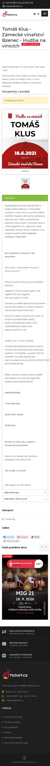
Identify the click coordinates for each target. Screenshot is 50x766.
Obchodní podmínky (13, 737)
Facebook (10, 537)
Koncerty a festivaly (13, 717)
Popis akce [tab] (9, 198)
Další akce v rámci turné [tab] (15, 499)
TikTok (36, 537)
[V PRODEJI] (25, 587)
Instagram (24, 537)
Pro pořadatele (11, 727)
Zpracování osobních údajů (16, 742)
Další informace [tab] (11, 492)
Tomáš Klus (10, 519)
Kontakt (7, 732)
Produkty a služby (12, 722)
